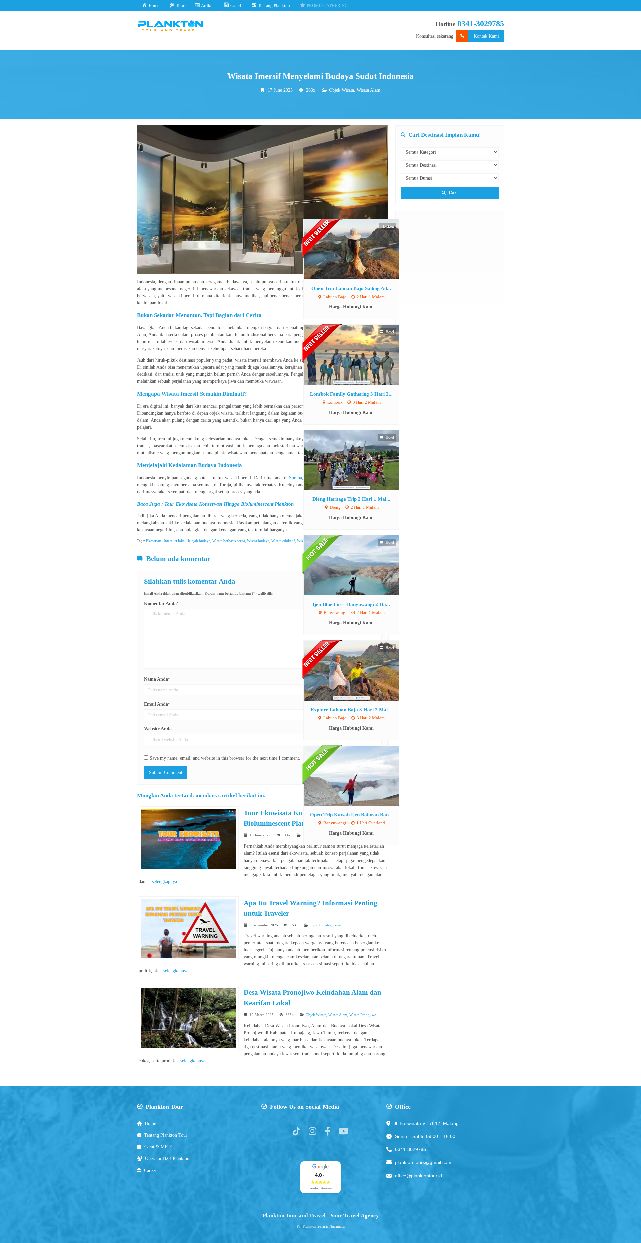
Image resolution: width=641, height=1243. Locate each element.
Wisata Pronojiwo (362, 1015)
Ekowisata (154, 541)
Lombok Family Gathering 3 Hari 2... (351, 394)
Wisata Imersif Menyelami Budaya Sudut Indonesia (320, 76)
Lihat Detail (357, 249)
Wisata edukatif (283, 541)
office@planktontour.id (418, 1175)
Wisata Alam (368, 90)
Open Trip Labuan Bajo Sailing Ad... (351, 288)
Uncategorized (330, 925)
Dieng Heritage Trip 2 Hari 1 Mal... (351, 499)
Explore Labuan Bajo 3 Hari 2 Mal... (351, 709)
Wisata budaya (258, 541)
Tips (313, 925)
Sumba (295, 477)
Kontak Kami (486, 36)
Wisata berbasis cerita (228, 541)
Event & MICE (157, 1146)
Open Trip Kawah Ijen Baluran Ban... (351, 814)
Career (150, 1170)
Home (150, 1123)
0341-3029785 (480, 23)
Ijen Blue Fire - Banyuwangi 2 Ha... (351, 604)
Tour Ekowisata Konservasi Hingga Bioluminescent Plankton (229, 504)
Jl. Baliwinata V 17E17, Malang (426, 1123)
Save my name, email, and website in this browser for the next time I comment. (225, 758)
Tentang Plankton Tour (165, 1135)
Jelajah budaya (199, 541)
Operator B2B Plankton (167, 1158)
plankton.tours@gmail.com (423, 1162)
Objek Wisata (341, 90)
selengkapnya (164, 881)
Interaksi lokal (175, 541)
